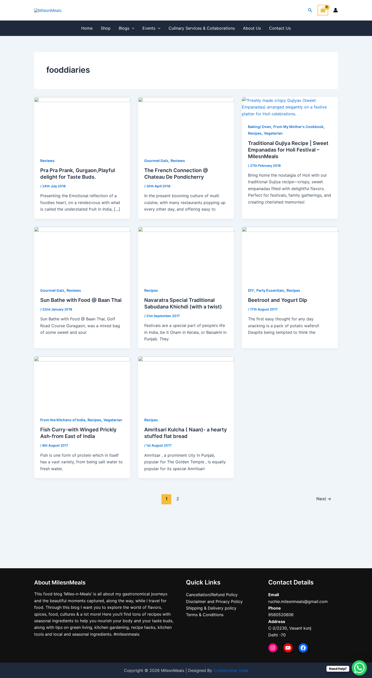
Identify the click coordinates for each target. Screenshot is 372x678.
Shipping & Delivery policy (211, 608)
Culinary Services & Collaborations (202, 28)
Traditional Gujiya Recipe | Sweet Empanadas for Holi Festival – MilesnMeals (288, 149)
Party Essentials (270, 290)
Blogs (124, 28)
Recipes (255, 133)
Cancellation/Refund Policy (212, 594)
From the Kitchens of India (62, 420)
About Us (252, 28)
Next (323, 498)
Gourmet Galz (156, 160)
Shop (106, 28)
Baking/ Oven (259, 126)
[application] (131, 28)
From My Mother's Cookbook (298, 126)
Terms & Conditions (204, 614)
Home (87, 28)
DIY (251, 290)
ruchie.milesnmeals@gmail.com (298, 601)
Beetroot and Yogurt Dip (277, 300)
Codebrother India (230, 670)
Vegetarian (273, 133)
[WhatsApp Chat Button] (359, 667)
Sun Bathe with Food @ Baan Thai (80, 300)
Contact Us (280, 28)
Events (148, 28)
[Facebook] (303, 647)
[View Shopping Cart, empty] (323, 10)
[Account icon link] (335, 10)
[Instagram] (272, 647)
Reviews (47, 160)
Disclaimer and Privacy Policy (214, 601)
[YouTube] (288, 647)
